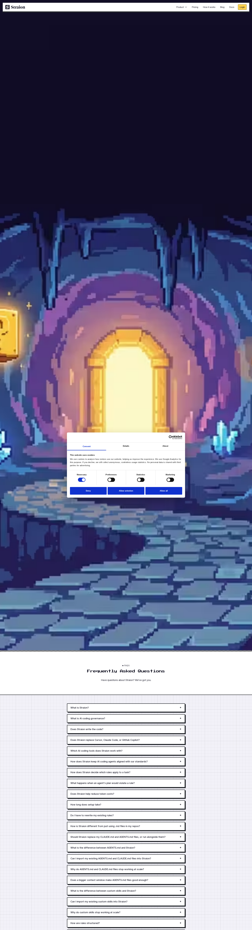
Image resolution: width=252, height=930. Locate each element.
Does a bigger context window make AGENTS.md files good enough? (126, 880)
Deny (88, 491)
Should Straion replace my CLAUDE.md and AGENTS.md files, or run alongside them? (126, 837)
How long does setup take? (126, 804)
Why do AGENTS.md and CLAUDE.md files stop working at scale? (126, 869)
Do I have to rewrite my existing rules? (126, 815)
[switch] (111, 480)
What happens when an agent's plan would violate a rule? (126, 783)
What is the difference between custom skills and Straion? (126, 890)
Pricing (195, 7)
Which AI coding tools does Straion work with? (126, 750)
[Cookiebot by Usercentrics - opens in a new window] (170, 437)
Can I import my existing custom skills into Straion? (126, 901)
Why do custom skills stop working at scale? (126, 912)
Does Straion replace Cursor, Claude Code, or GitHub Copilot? (126, 740)
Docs (231, 7)
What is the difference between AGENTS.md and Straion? (126, 847)
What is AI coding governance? (126, 718)
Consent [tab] (87, 446)
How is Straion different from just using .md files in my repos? (126, 826)
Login (242, 7)
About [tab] (165, 446)
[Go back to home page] (15, 7)
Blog (222, 7)
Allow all (164, 491)
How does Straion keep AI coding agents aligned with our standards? (126, 761)
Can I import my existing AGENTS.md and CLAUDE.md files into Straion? (126, 858)
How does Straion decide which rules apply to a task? (126, 772)
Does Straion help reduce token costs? (126, 793)
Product (180, 7)
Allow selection (126, 491)
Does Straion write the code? (126, 729)
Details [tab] (126, 446)
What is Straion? (126, 707)
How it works (209, 7)
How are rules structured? (126, 923)
